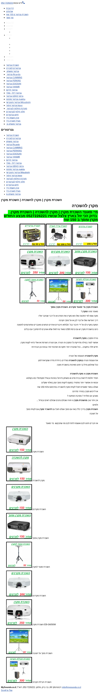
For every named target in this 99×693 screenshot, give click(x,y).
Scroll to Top (6, 690)
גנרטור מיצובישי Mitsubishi (18, 102)
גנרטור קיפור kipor (14, 105)
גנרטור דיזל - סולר (14, 93)
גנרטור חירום (12, 89)
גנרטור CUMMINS (14, 77)
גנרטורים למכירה (13, 68)
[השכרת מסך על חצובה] (19, 653)
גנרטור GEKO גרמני (14, 96)
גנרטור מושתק (12, 71)
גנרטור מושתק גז (13, 124)
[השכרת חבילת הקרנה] (19, 682)
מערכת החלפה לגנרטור (16, 108)
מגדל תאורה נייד (13, 120)
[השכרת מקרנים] (19, 509)
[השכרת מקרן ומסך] (19, 538)
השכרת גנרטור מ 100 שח (17, 14)
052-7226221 (13, 3)
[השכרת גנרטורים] (32, 245)
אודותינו (9, 11)
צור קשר (9, 17)
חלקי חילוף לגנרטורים (15, 111)
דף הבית (10, 8)
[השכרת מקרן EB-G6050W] (19, 624)
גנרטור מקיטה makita (15, 99)
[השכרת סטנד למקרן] (19, 567)
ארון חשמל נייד (12, 117)
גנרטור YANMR (13, 86)
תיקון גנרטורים (12, 114)
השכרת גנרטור (12, 65)
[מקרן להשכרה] (19, 480)
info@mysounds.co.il (71, 687)
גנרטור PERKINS (13, 80)
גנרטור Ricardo (13, 74)
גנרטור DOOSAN (13, 83)
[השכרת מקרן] (19, 452)
